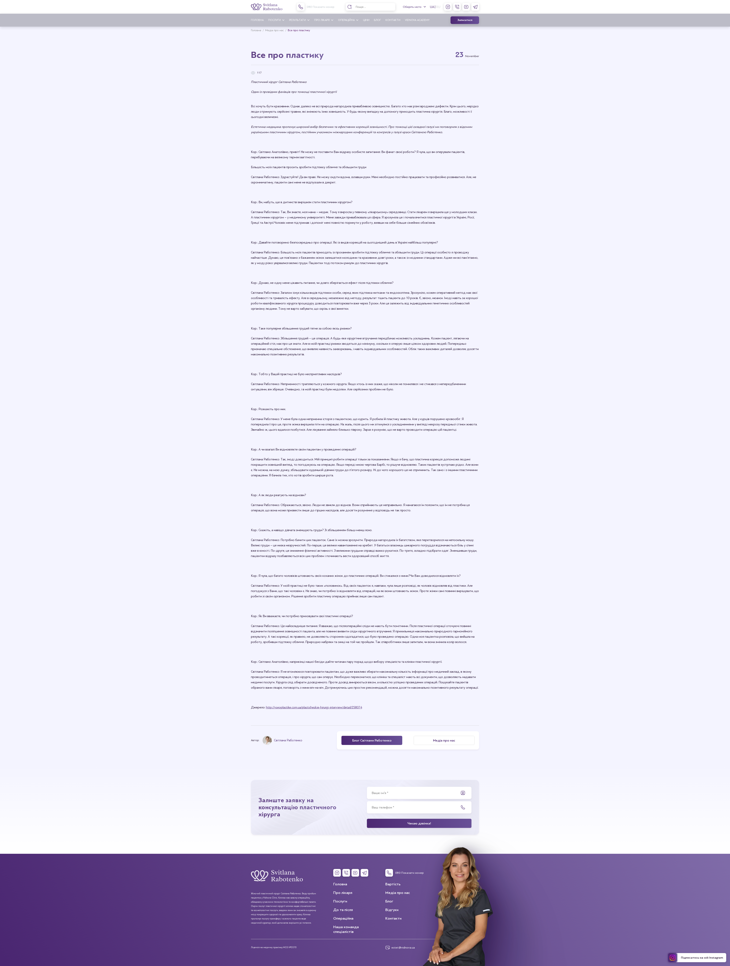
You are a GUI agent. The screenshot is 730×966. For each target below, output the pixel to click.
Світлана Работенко (288, 740)
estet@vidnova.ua (403, 947)
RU (438, 7)
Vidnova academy (417, 20)
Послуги (274, 20)
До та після (343, 910)
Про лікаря (322, 20)
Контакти (393, 20)
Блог (377, 20)
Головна (257, 20)
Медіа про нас (397, 892)
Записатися (464, 20)
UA (432, 7)
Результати (297, 20)
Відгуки (391, 910)
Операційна (346, 20)
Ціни (366, 20)
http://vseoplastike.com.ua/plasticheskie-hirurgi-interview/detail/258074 (314, 707)
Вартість (393, 884)
